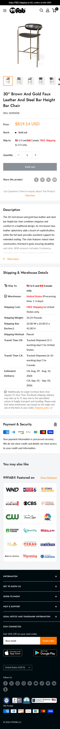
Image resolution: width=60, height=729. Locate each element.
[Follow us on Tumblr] (5, 689)
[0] (54, 10)
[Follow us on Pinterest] (30, 683)
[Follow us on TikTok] (42, 683)
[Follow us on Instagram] (23, 683)
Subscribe (49, 640)
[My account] (47, 10)
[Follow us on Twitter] (11, 683)
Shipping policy (42, 407)
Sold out (30, 166)
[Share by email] (54, 179)
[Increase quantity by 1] (35, 155)
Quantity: (8, 155)
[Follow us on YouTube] (36, 683)
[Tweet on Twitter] (48, 179)
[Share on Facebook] (36, 179)
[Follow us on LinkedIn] (54, 683)
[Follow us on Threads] (17, 683)
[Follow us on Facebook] (5, 683)
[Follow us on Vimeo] (48, 683)
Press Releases (49, 477)
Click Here (30, 195)
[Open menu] (4, 10)
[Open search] (41, 10)
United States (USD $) (15, 667)
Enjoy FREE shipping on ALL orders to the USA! (30, 2)
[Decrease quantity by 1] (18, 155)
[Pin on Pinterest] (42, 179)
